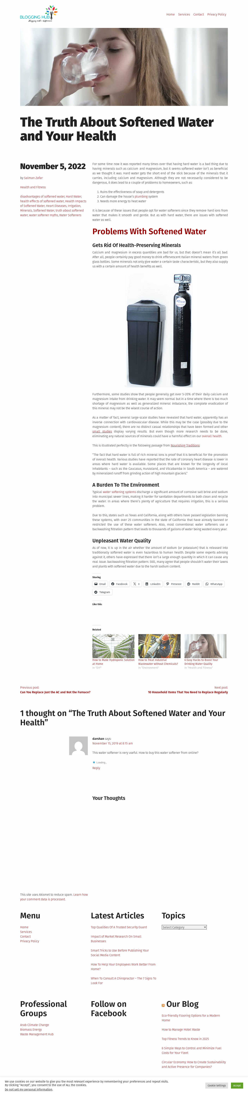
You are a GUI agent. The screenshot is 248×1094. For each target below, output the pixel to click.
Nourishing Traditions (185, 445)
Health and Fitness (33, 187)
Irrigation (74, 206)
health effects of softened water (42, 201)
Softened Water (43, 210)
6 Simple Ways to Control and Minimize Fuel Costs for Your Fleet (191, 1050)
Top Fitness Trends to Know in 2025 (185, 1039)
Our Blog (182, 1004)
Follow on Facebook (109, 1008)
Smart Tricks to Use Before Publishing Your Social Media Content (120, 953)
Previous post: (55, 690)
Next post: (188, 690)
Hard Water (73, 196)
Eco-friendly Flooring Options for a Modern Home (191, 1018)
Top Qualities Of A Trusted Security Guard (119, 927)
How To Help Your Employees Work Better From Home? (123, 967)
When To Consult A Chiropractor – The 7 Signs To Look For (123, 981)
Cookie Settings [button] (217, 1085)
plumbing (141, 196)
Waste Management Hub (36, 1034)
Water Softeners (70, 215)
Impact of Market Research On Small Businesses (116, 939)
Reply (96, 768)
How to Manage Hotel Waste (181, 1029)
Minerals (26, 210)
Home (170, 14)
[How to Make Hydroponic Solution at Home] (113, 646)
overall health (211, 436)
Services (184, 14)
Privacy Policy (216, 14)
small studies (102, 431)
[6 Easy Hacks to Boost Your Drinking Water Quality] (205, 646)
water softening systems (119, 492)
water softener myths (43, 215)
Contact (198, 14)
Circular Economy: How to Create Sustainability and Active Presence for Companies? (194, 1064)
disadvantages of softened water (42, 196)
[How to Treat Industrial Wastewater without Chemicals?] (159, 646)
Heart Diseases (56, 206)
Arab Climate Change (34, 1025)
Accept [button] (237, 1085)
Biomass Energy (31, 1029)
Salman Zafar (33, 178)
